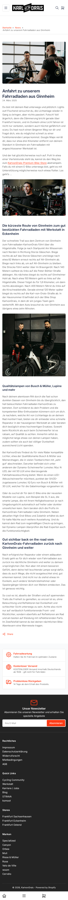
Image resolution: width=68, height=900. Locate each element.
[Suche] (57, 7)
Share (10, 634)
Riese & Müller (10, 857)
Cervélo (6, 873)
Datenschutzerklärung (14, 751)
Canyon (6, 844)
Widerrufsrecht (11, 755)
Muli (4, 853)
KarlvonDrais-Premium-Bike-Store (27, 162)
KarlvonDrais (27, 887)
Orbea (5, 848)
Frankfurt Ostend (12, 824)
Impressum (8, 747)
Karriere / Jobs (10, 788)
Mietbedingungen (12, 759)
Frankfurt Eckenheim (14, 820)
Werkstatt (7, 783)
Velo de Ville (9, 865)
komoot (6, 800)
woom (5, 869)
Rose (5, 861)
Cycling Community (13, 779)
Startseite (7, 27)
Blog (4, 792)
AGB (4, 764)
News (18, 27)
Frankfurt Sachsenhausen (16, 816)
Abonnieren (56, 723)
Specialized (8, 840)
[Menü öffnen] (5, 7)
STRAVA (7, 796)
